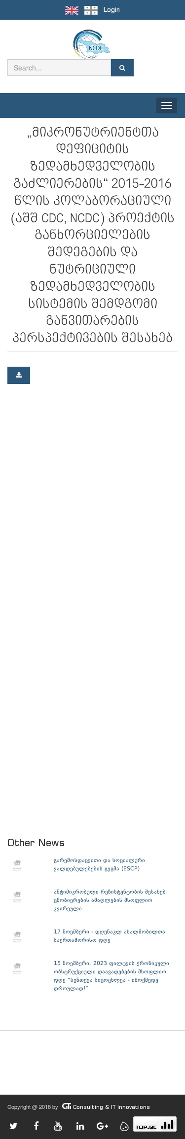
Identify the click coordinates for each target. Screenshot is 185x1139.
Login (112, 9)
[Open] (18, 375)
